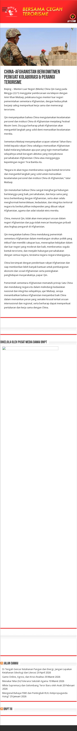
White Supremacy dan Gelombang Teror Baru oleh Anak (32, 685)
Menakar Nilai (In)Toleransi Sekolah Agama (25, 681)
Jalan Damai (11, 663)
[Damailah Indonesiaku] (38, 12)
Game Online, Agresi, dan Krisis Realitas (23, 676)
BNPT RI (8, 709)
